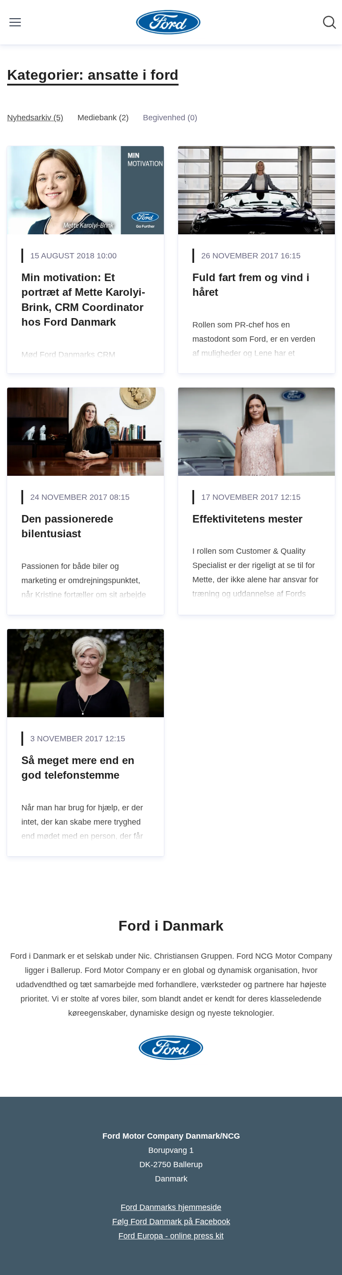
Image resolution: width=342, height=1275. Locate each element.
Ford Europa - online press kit (171, 1235)
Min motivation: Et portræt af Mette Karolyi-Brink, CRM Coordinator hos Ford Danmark (83, 299)
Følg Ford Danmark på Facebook (171, 1221)
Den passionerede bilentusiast (67, 526)
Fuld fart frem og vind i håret (250, 284)
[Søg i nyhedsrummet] (329, 22)
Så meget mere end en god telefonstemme (77, 767)
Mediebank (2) (103, 117)
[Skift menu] (15, 22)
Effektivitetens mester (247, 519)
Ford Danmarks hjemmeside (171, 1207)
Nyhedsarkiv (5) (35, 117)
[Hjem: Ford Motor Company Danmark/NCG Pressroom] (168, 22)
